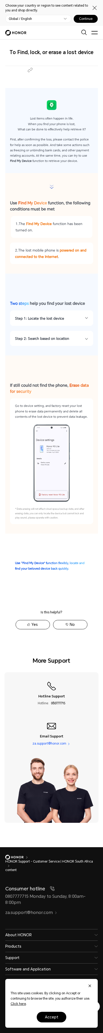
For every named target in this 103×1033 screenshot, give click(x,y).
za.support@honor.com (49, 743)
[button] (30, 70)
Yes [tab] (34, 624)
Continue (85, 19)
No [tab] (72, 624)
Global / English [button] (20, 19)
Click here (18, 1004)
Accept (51, 1017)
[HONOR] (17, 857)
